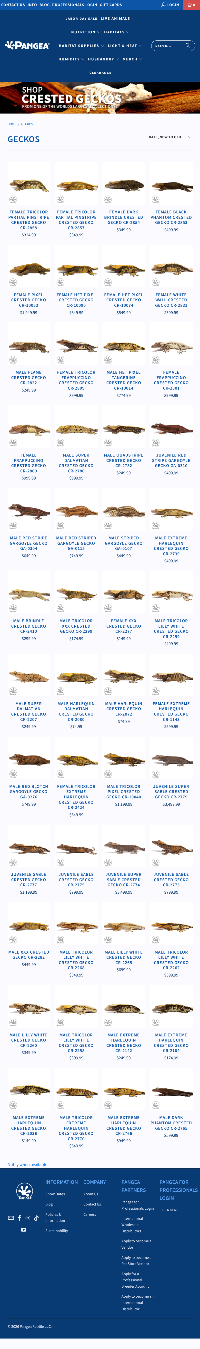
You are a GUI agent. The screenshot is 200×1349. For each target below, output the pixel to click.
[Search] (187, 45)
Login (173, 5)
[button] (118, 19)
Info (32, 5)
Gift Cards (111, 5)
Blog (45, 5)
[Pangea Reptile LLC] (27, 46)
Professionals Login (74, 5)
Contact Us (13, 5)
